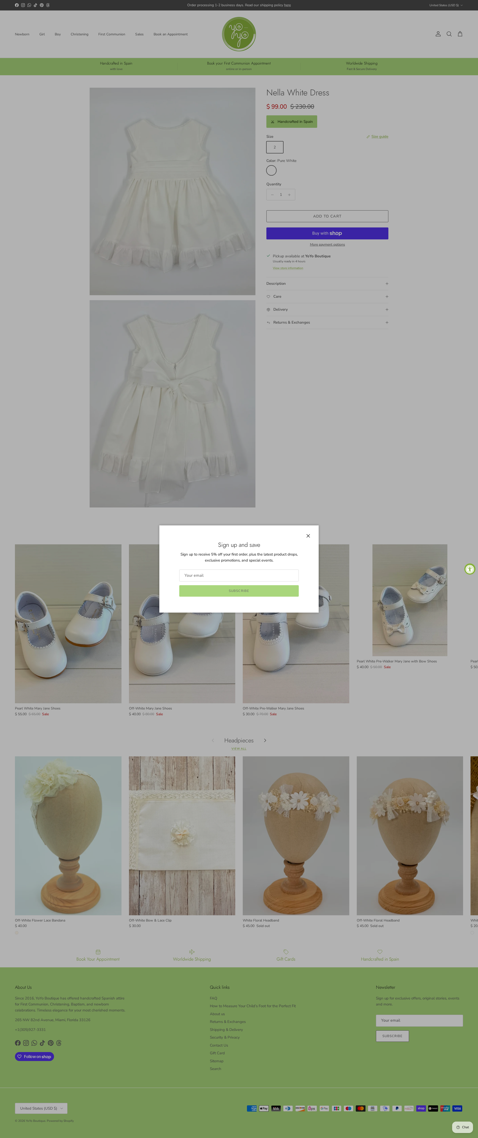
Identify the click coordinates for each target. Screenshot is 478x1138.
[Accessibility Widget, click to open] (470, 569)
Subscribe (239, 591)
